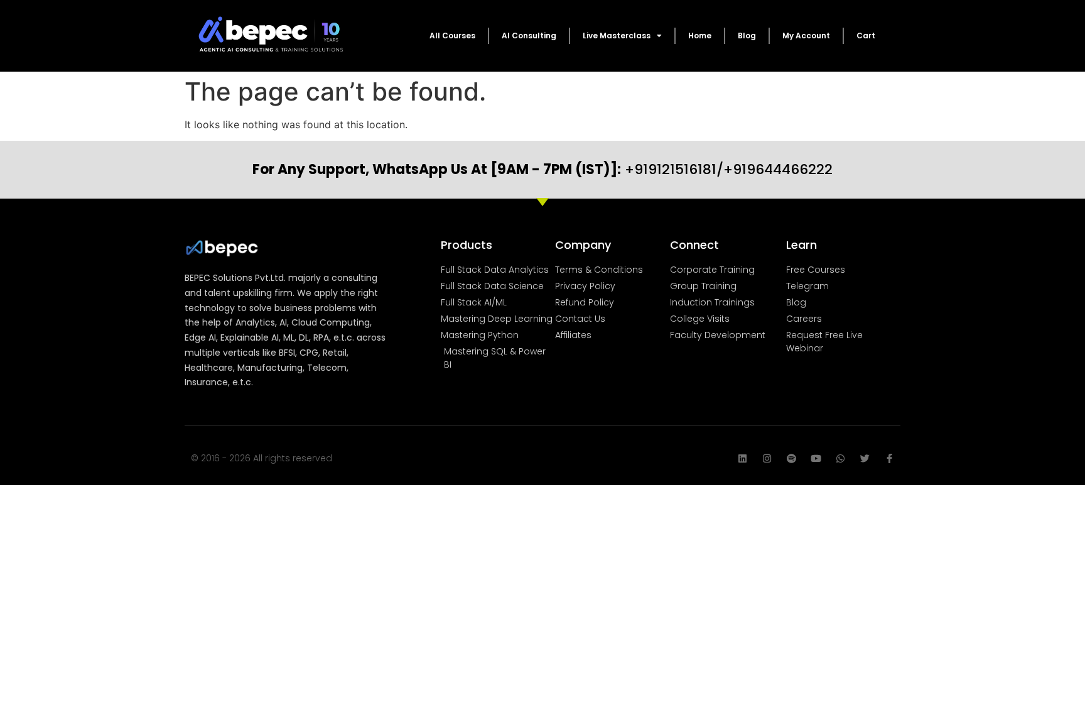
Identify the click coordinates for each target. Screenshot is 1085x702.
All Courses (452, 35)
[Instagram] (767, 458)
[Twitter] (865, 458)
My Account (806, 35)
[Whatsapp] (840, 458)
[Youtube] (816, 458)
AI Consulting (529, 35)
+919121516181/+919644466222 (542, 169)
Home (699, 35)
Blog (747, 35)
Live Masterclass (616, 35)
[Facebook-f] (889, 458)
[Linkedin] (742, 458)
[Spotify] (791, 458)
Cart (865, 35)
